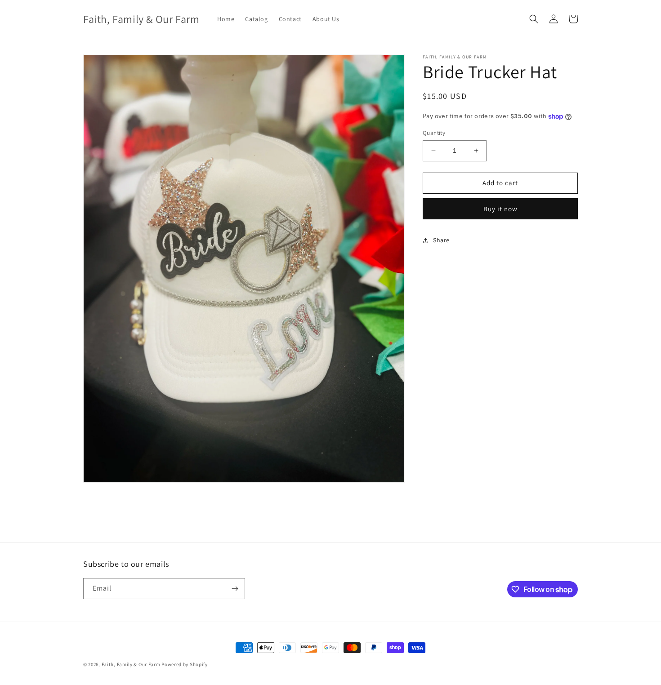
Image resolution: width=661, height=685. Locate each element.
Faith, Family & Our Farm (131, 664)
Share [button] (441, 240)
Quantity (434, 133)
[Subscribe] (235, 588)
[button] (534, 19)
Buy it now (500, 209)
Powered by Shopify (184, 664)
